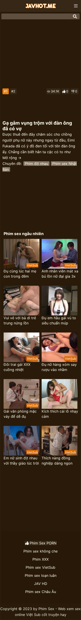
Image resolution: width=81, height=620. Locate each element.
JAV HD (40, 583)
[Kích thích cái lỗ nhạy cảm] (59, 394)
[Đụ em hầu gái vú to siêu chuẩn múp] (59, 300)
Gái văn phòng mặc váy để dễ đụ (20, 414)
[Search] (75, 16)
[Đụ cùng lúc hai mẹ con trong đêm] (21, 254)
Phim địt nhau (36, 163)
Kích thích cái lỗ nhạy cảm (60, 414)
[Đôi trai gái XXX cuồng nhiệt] (21, 347)
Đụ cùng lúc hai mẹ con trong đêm (20, 274)
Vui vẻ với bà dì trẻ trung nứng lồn (20, 320)
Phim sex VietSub (40, 567)
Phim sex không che (40, 551)
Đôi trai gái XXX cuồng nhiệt (17, 367)
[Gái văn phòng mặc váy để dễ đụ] (21, 394)
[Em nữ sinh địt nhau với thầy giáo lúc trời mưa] (21, 441)
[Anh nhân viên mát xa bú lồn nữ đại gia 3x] (59, 254)
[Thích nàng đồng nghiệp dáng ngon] (59, 441)
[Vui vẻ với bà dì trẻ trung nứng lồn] (21, 300)
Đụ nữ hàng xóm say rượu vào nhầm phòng (59, 367)
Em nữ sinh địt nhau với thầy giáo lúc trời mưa (21, 461)
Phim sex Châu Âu (40, 591)
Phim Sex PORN (43, 543)
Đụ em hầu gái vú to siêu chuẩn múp (59, 320)
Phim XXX (40, 559)
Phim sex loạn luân (40, 575)
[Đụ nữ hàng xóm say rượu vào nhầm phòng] (59, 347)
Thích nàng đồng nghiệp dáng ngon (57, 460)
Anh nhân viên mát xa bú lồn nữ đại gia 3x (60, 274)
